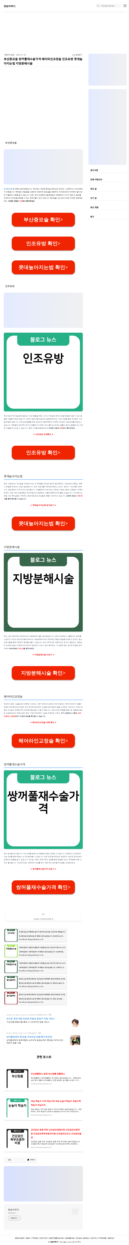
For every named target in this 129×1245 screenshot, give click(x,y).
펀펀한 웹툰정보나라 (56, 1238)
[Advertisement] (64, 30)
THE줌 (35, 1238)
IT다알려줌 (102, 1238)
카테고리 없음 (9, 54)
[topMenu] (124, 5)
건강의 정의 (43, 1238)
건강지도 (93, 1238)
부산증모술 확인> (43, 219)
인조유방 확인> (43, 243)
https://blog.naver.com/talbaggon (21, 1033)
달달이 (28, 1238)
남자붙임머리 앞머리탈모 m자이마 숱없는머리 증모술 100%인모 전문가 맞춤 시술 (34, 1041)
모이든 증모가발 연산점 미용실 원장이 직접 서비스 (30, 1018)
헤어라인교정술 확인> (43, 740)
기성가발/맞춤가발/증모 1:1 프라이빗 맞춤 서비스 (28, 1021)
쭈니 (79, 1242)
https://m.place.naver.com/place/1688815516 (26, 1015)
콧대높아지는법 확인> (43, 267)
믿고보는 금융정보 (82, 1238)
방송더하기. (10, 6)
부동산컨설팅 (19, 1238)
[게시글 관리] (22, 1159)
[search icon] (98, 5)
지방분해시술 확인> (43, 673)
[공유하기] (16, 1159)
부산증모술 (8, 189)
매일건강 (111, 1238)
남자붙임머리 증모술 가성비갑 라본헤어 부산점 (29, 1036)
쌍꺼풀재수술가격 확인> (43, 887)
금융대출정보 (69, 1238)
